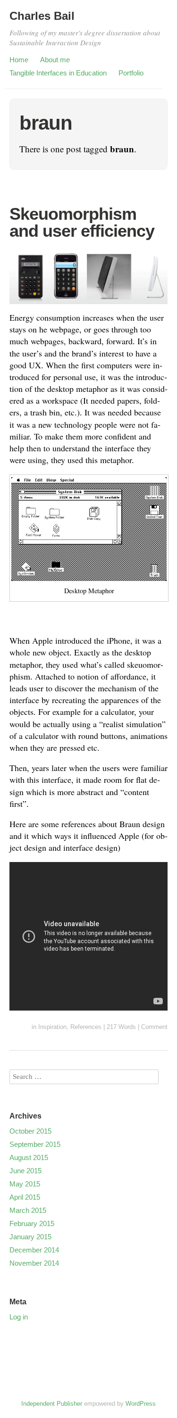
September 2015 (34, 1144)
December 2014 (34, 1250)
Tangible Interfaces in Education (58, 73)
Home (18, 60)
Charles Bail (42, 15)
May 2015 (24, 1184)
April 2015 (24, 1197)
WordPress (141, 1403)
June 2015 (25, 1171)
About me (55, 60)
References (85, 1026)
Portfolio (130, 73)
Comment (154, 1026)
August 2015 (28, 1157)
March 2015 (27, 1210)
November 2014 (34, 1263)
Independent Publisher (51, 1403)
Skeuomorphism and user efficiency (81, 222)
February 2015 (31, 1223)
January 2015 (30, 1237)
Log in (18, 1317)
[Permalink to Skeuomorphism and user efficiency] (88, 305)
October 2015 (30, 1131)
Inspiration (52, 1026)
